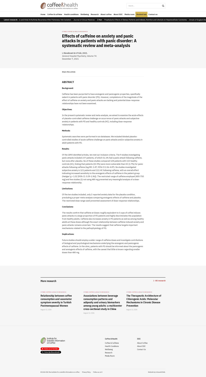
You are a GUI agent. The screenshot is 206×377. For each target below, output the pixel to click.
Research (95, 14)
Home (43, 14)
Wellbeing (84, 14)
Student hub (141, 14)
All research (160, 281)
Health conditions (71, 14)
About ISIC (118, 14)
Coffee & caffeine (54, 14)
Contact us (152, 14)
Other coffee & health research (75, 31)
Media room (129, 14)
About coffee (106, 14)
